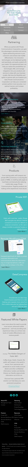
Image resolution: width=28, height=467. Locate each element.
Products (21, 27)
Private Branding (18, 407)
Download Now (14, 386)
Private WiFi (4, 415)
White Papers (18, 415)
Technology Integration (20, 409)
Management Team (6, 402)
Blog (7, 33)
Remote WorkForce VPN (7, 417)
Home (7, 25)
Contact (20, 30)
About (21, 25)
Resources (7, 30)
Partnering (7, 27)
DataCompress (5, 424)
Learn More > (5, 113)
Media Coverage (18, 417)
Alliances (16, 419)
